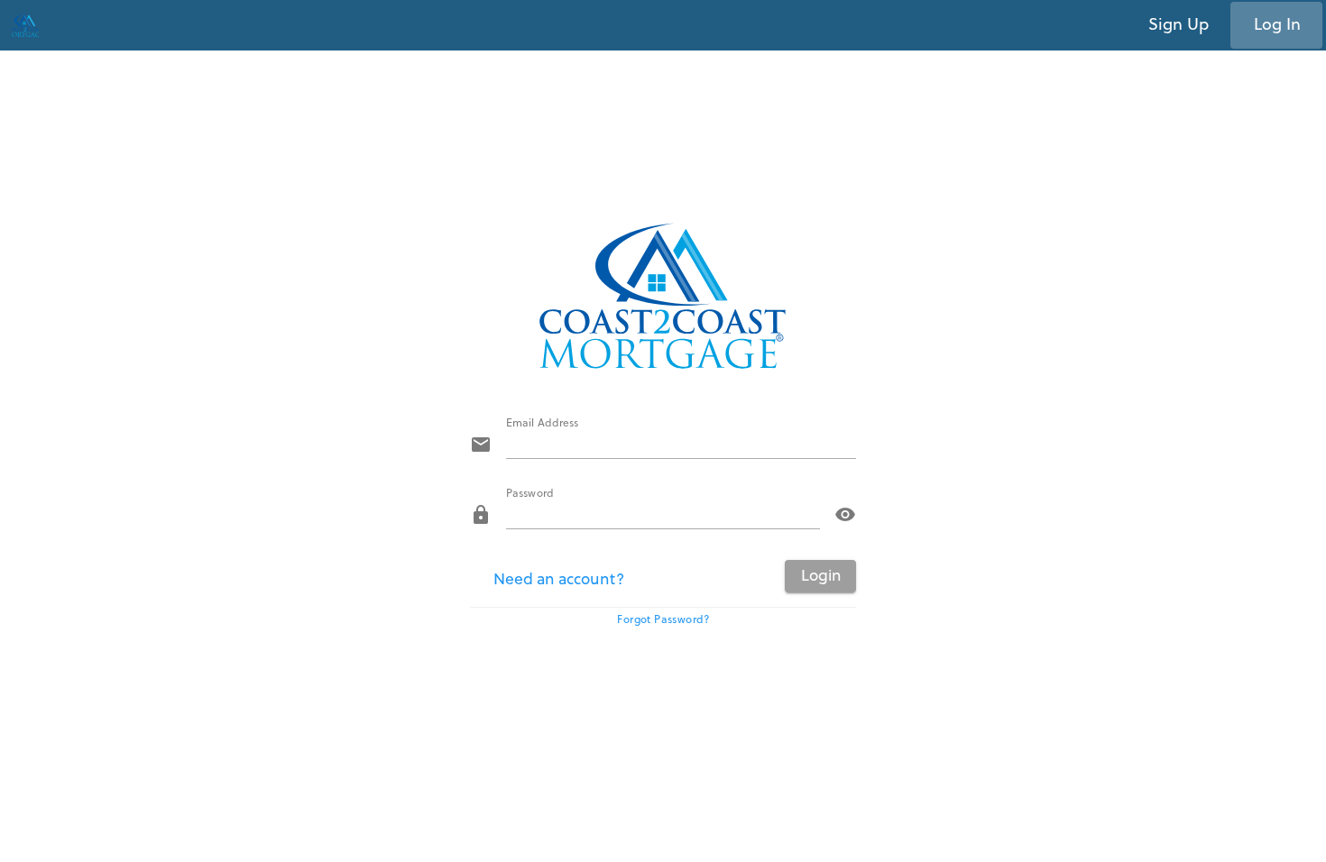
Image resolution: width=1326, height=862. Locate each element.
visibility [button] (845, 515)
